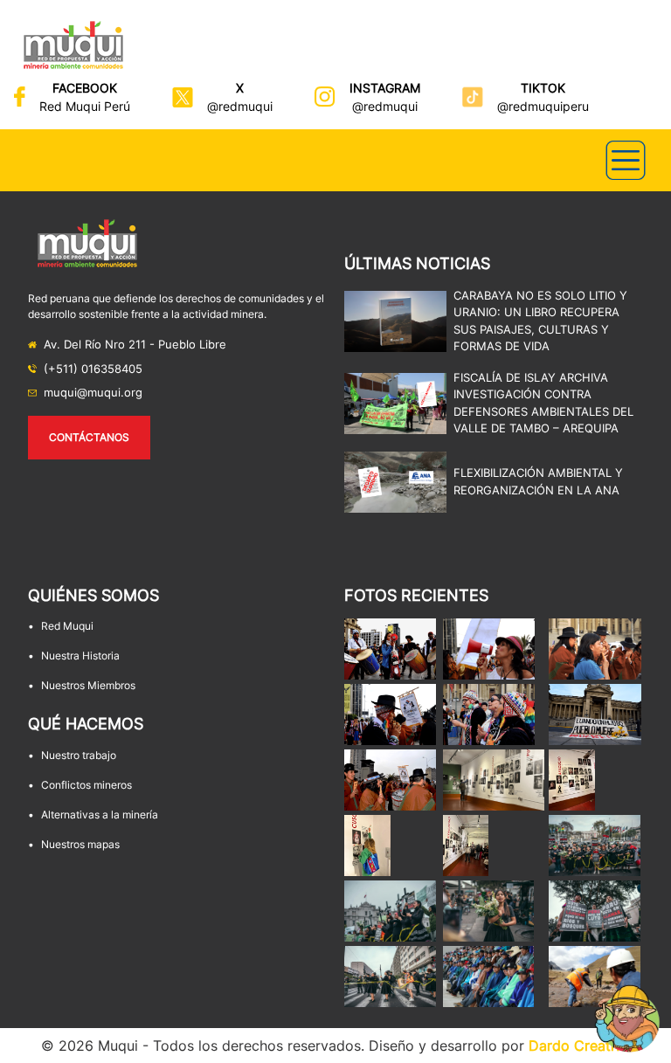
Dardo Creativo (580, 1045)
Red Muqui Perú (84, 106)
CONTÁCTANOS (89, 437)
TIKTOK (543, 87)
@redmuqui (240, 106)
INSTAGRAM (384, 87)
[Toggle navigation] (625, 160)
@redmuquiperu (543, 106)
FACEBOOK (84, 87)
